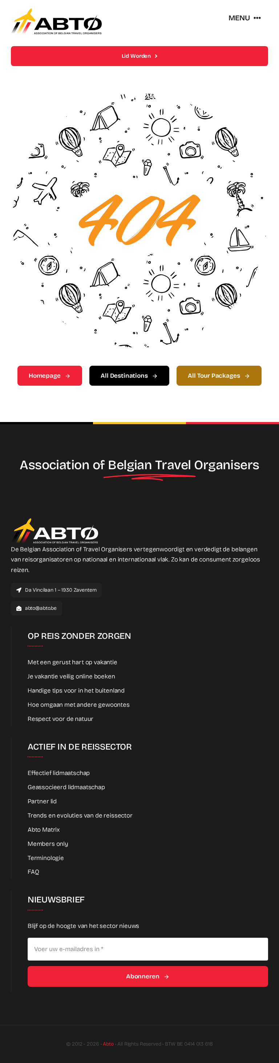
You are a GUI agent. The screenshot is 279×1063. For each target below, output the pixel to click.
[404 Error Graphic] (139, 96)
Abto (108, 1044)
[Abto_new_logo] (56, 10)
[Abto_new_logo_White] (54, 520)
